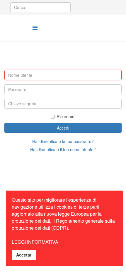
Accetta (23, 255)
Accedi (63, 128)
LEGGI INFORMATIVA (35, 241)
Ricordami (66, 116)
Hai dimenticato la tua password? (63, 141)
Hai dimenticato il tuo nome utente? (63, 149)
